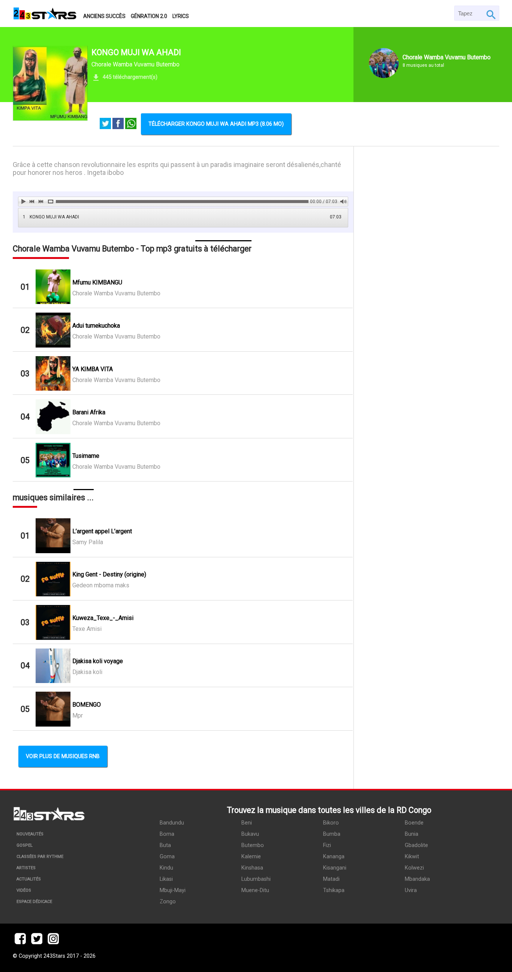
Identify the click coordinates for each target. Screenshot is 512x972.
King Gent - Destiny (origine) (109, 574)
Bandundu (172, 823)
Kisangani (334, 868)
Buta (165, 845)
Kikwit (412, 856)
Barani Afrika (88, 412)
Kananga (333, 856)
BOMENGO (86, 704)
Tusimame (85, 455)
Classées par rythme (39, 856)
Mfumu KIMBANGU (97, 282)
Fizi (327, 845)
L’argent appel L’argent (102, 531)
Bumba (331, 834)
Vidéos (23, 890)
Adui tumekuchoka (96, 325)
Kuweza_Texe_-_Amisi (102, 617)
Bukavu (250, 834)
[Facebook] (118, 124)
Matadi (331, 879)
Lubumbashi (256, 879)
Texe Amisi (87, 628)
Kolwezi (414, 868)
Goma (167, 856)
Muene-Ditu (255, 890)
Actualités (28, 879)
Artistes (26, 867)
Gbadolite (416, 845)
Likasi (166, 879)
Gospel (24, 845)
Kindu (166, 868)
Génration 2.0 (149, 16)
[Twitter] (105, 124)
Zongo (168, 901)
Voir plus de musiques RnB (63, 756)
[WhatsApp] (130, 124)
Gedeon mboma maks (100, 585)
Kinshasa (252, 868)
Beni (246, 823)
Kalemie (251, 856)
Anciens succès (104, 16)
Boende (414, 823)
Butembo (252, 845)
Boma (167, 834)
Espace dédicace (34, 901)
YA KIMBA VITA (92, 369)
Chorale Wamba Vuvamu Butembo (135, 64)
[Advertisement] (427, 467)
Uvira (411, 890)
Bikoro (331, 823)
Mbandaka (417, 879)
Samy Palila (87, 542)
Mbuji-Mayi (173, 890)
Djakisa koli (87, 672)
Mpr (77, 715)
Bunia (411, 834)
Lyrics (180, 16)
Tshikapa (333, 890)
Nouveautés (29, 834)
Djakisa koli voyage (97, 661)
